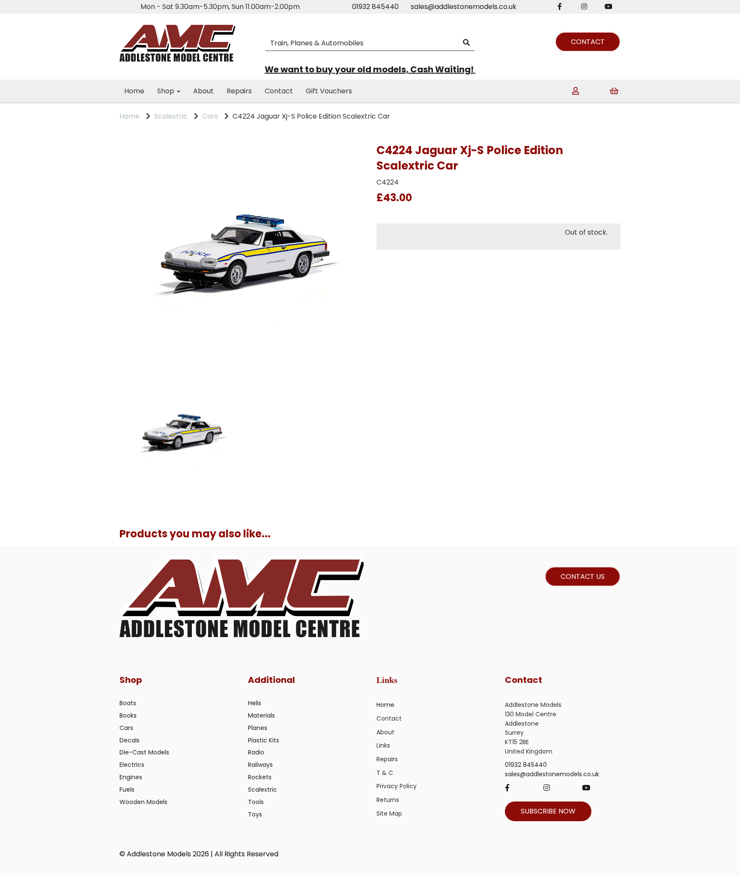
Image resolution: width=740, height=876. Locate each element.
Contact (279, 91)
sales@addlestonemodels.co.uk (463, 7)
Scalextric (171, 116)
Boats (127, 703)
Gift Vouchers (329, 91)
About (203, 91)
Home (134, 91)
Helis (254, 703)
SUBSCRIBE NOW (548, 811)
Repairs (239, 91)
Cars (210, 116)
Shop (166, 91)
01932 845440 (375, 7)
